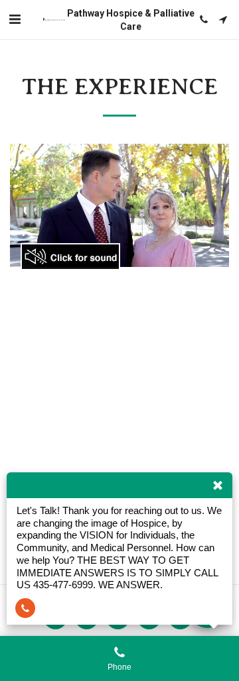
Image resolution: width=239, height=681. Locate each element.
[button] (14, 19)
